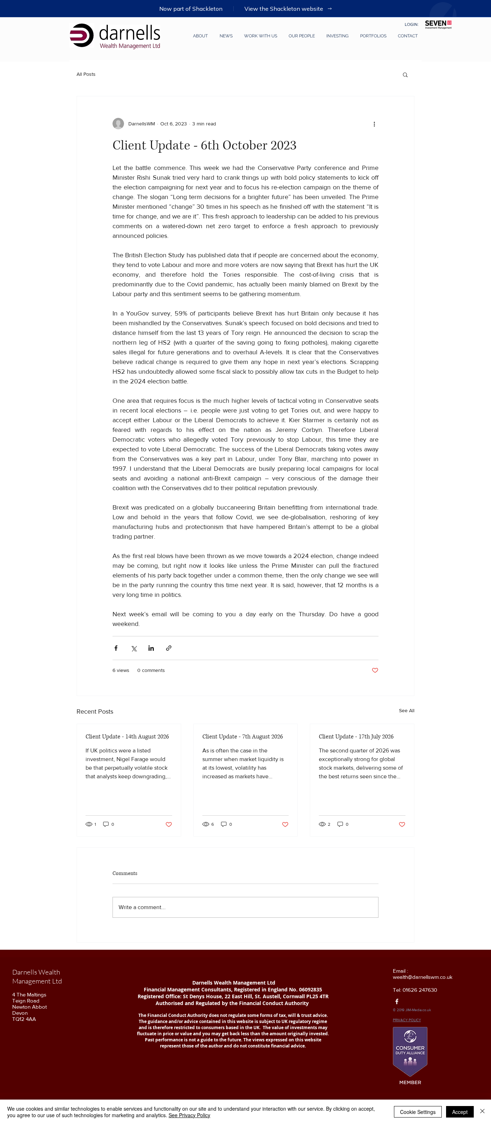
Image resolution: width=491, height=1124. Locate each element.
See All (406, 710)
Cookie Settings (418, 1111)
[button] (299, 36)
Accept (460, 1111)
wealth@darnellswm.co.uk (423, 977)
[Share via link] (168, 648)
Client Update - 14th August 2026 (127, 737)
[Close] (482, 1111)
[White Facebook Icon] (396, 1001)
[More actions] (374, 123)
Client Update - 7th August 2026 (242, 737)
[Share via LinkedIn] (151, 648)
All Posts (86, 74)
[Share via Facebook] (116, 648)
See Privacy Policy (189, 1115)
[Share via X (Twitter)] (133, 648)
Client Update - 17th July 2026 (356, 737)
